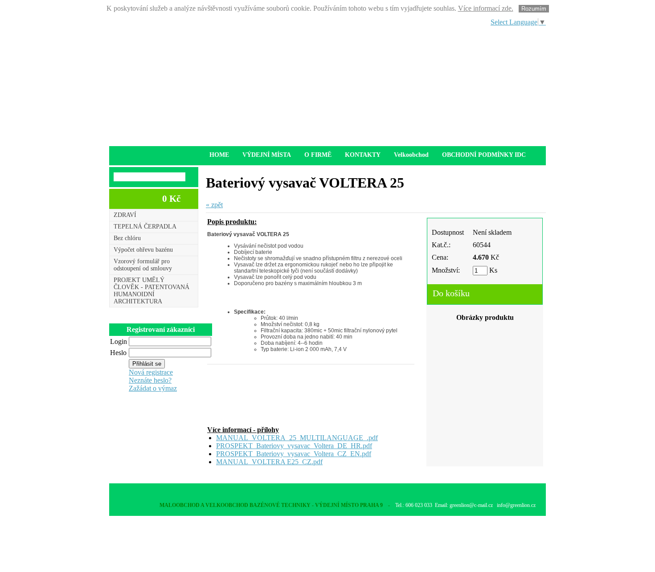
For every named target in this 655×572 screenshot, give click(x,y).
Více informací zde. (485, 8)
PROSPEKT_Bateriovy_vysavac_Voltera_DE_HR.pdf (294, 445)
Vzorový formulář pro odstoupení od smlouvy (143, 265)
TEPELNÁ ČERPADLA (145, 226)
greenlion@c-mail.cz (471, 505)
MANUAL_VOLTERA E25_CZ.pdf (269, 462)
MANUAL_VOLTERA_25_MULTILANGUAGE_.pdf (297, 437)
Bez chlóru (127, 238)
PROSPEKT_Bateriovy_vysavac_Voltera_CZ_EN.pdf (293, 454)
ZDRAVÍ (125, 215)
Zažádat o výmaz (153, 388)
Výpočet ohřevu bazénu (143, 249)
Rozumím (533, 8)
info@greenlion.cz (516, 505)
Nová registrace (151, 372)
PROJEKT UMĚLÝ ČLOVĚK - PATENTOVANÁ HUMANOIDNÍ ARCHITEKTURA (151, 291)
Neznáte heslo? (150, 380)
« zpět (214, 204)
